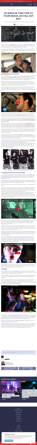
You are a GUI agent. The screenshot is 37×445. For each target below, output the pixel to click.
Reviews (18, 414)
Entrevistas (18, 410)
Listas (18, 416)
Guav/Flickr (30, 312)
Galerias (18, 419)
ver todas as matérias (10, 364)
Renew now (21, 1)
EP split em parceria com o (24, 123)
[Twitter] (28, 4)
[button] (4, 399)
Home (9, 9)
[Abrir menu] (35, 4)
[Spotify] (31, 4)
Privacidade (18, 431)
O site (18, 426)
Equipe (18, 429)
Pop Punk (7, 359)
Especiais (13, 9)
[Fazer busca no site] (11, 4)
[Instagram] (29, 4)
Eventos (18, 421)
